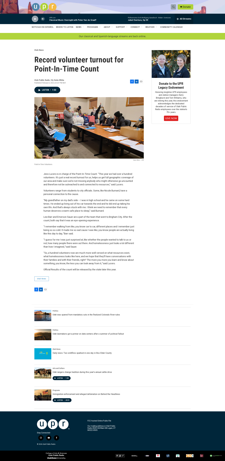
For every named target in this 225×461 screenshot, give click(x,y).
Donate (187, 6)
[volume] (43, 19)
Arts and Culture (59, 368)
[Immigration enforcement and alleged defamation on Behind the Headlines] (42, 395)
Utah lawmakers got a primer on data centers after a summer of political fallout (88, 334)
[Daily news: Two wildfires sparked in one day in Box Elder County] (42, 353)
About (107, 27)
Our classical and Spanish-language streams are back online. (112, 36)
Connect (135, 27)
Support (120, 27)
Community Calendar (171, 27)
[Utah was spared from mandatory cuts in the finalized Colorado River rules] (42, 315)
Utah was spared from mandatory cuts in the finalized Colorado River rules (86, 314)
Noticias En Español (43, 27)
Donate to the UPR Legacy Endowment (171, 85)
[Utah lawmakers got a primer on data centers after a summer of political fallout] (42, 334)
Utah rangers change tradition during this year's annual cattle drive (82, 372)
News (79, 27)
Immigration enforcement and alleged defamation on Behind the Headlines (86, 394)
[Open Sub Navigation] (83, 27)
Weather (150, 27)
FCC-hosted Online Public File (99, 421)
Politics (55, 311)
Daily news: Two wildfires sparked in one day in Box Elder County (82, 353)
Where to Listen (64, 27)
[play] (35, 18)
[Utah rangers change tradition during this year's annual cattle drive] (42, 373)
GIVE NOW (171, 118)
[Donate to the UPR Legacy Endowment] (171, 64)
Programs (92, 27)
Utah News (39, 50)
